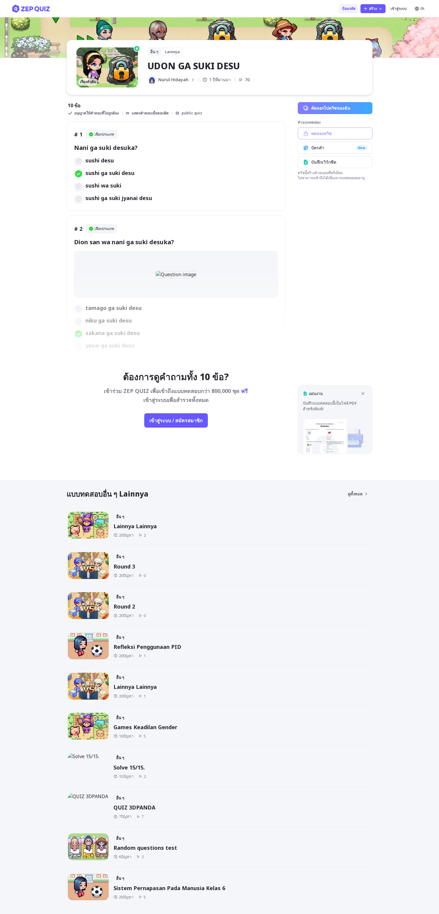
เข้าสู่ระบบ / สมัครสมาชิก (176, 420)
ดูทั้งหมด (355, 494)
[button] (335, 419)
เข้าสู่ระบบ (399, 8)
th (422, 8)
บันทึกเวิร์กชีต (323, 162)
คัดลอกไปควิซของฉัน (330, 108)
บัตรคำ (338, 147)
